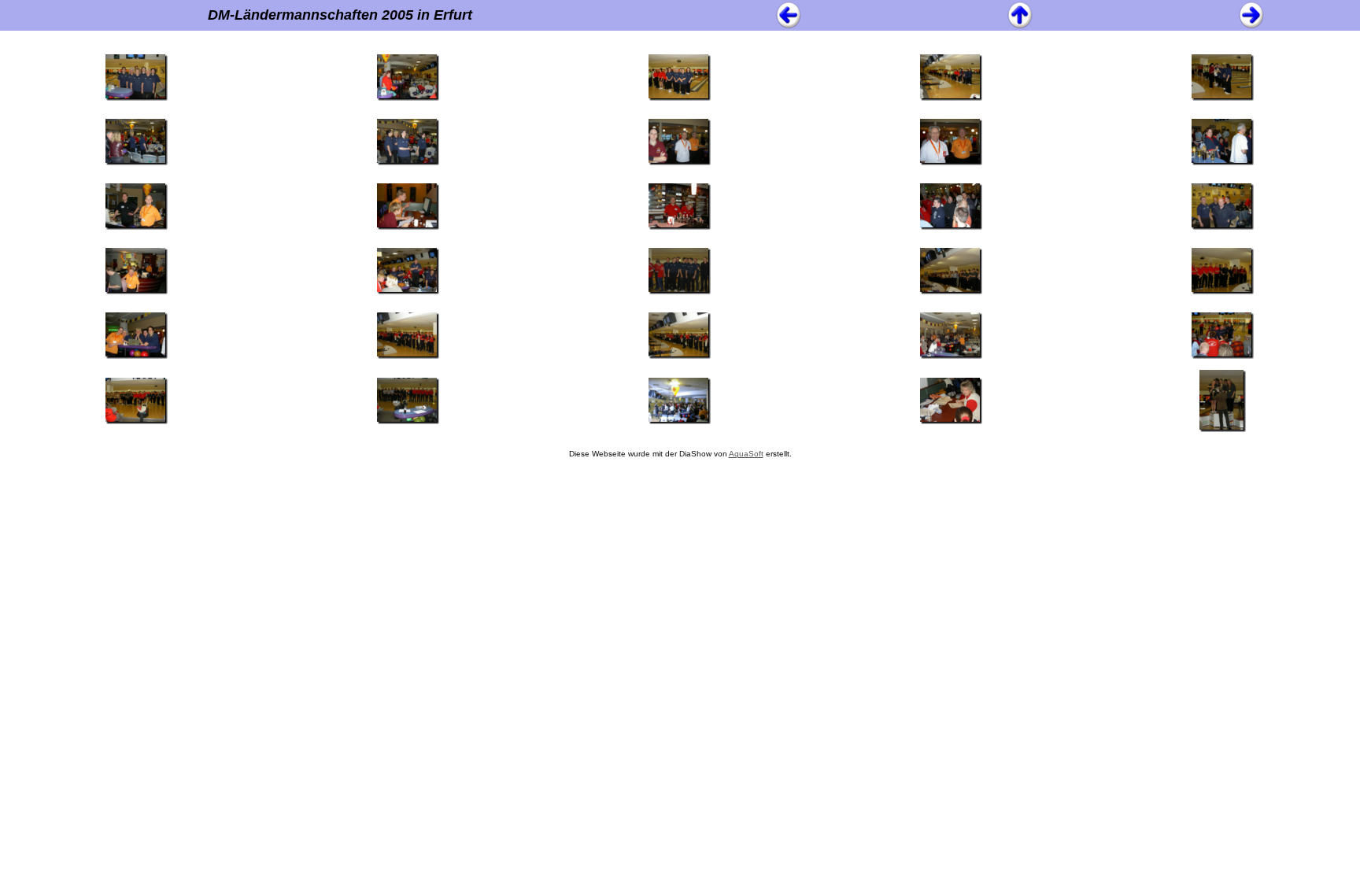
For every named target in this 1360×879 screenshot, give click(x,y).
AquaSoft (746, 453)
